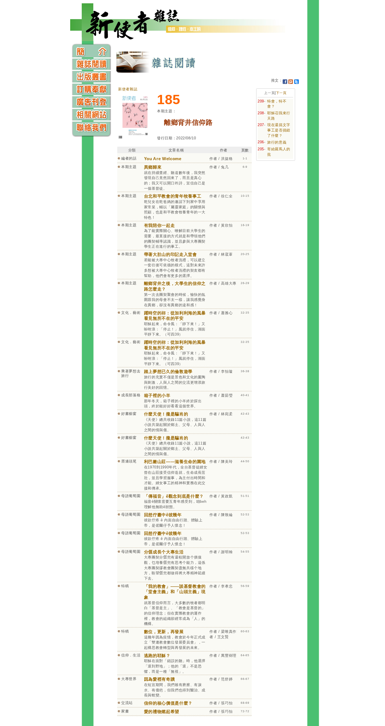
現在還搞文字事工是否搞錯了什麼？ (278, 130)
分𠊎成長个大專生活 (164, 551)
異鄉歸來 (153, 167)
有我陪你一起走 (159, 225)
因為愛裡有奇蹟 (159, 679)
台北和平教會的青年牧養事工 (172, 196)
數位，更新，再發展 (164, 631)
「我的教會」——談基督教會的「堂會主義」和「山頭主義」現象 (175, 592)
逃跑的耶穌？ (157, 655)
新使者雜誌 (127, 89)
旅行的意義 (276, 142)
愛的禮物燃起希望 (161, 711)
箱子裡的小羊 (157, 395)
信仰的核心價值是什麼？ (168, 703)
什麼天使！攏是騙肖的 (166, 414)
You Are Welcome (163, 158)
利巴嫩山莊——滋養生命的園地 (175, 461)
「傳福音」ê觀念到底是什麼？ (174, 496)
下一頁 (281, 93)
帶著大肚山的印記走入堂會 (170, 254)
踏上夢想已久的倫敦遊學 (168, 371)
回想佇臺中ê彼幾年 (163, 514)
